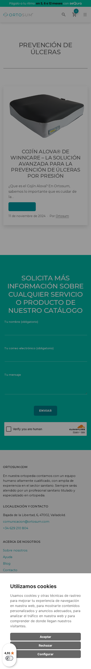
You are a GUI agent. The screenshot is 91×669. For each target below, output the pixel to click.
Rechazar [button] (45, 645)
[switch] (9, 658)
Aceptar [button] (45, 637)
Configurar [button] (45, 654)
